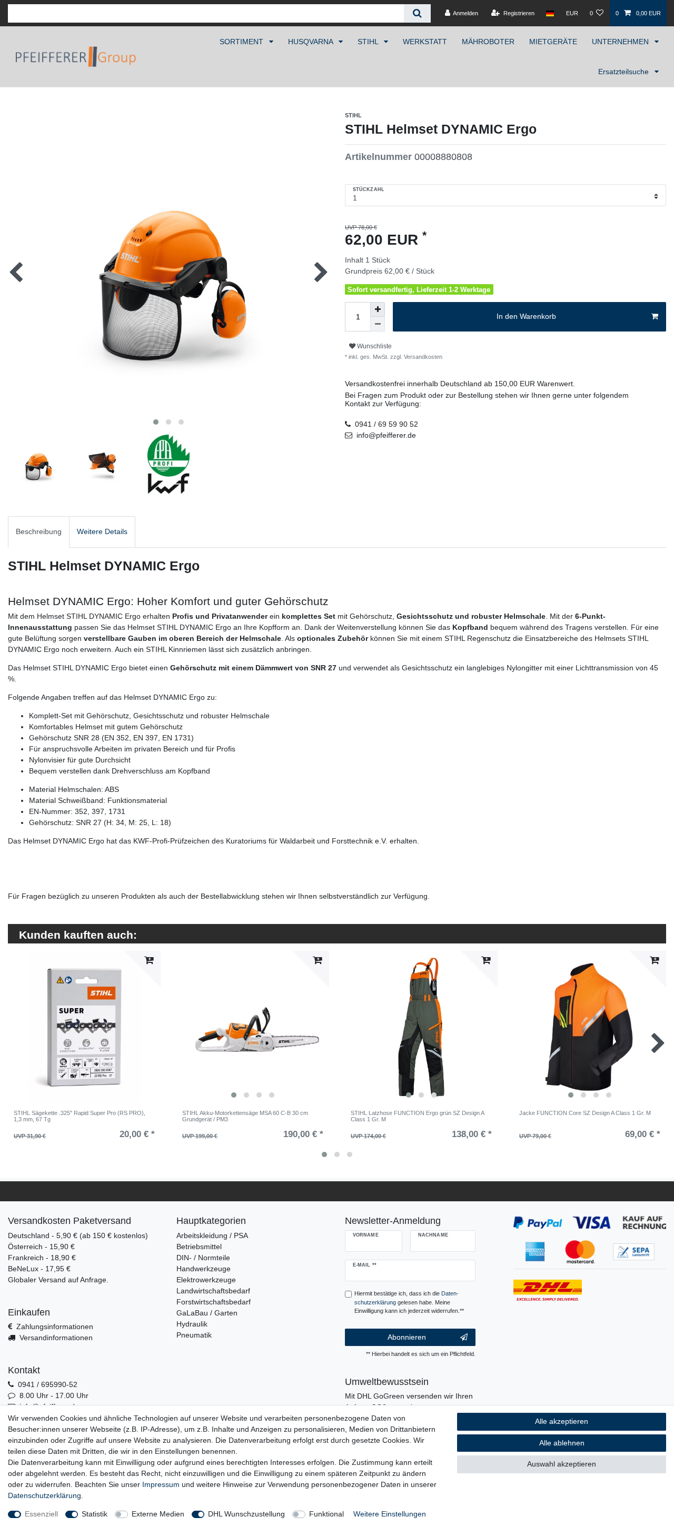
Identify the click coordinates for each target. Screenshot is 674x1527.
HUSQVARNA (311, 41)
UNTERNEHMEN (621, 41)
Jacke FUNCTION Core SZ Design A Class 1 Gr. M (585, 1113)
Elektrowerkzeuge (206, 1279)
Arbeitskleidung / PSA (212, 1235)
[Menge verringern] (377, 324)
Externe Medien (158, 1514)
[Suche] (417, 13)
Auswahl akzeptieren (561, 1464)
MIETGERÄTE (553, 41)
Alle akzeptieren (561, 1421)
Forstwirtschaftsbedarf (213, 1302)
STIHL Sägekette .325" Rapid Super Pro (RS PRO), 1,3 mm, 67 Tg (79, 1116)
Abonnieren (407, 1337)
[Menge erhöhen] (377, 309)
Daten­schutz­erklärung (44, 1495)
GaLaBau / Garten (206, 1313)
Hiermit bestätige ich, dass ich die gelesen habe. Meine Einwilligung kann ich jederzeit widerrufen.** (409, 1302)
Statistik (94, 1514)
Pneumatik (194, 1335)
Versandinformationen (56, 1337)
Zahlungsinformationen (54, 1326)
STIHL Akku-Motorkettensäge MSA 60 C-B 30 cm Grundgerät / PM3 (245, 1116)
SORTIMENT (242, 41)
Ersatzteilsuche (624, 71)
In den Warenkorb (526, 316)
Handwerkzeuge (203, 1268)
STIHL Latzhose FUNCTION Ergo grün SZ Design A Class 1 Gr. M (417, 1116)
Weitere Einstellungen (389, 1514)
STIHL (369, 41)
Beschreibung (39, 531)
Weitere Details (102, 531)
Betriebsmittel (199, 1246)
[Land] (550, 13)
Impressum (161, 1484)
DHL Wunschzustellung (246, 1514)
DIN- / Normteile (203, 1257)
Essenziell (41, 1514)
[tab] (39, 531)
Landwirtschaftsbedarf (213, 1291)
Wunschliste (373, 346)
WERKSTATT (425, 41)
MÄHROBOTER (488, 41)
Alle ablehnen (561, 1443)
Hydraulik (191, 1324)
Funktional (326, 1514)
